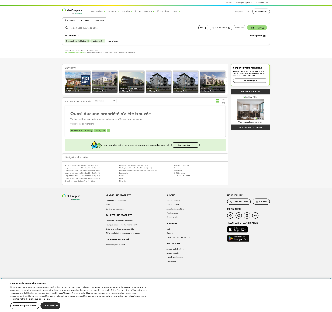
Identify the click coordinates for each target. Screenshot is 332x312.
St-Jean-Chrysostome (181, 165)
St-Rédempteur (179, 173)
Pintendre (122, 181)
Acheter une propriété (119, 215)
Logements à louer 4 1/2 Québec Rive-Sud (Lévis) (82, 173)
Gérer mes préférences (24, 305)
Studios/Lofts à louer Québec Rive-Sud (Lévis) (135, 168)
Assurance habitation (175, 249)
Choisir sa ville (172, 217)
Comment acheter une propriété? (119, 220)
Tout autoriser (50, 305)
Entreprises (163, 11)
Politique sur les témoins (37, 298)
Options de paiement (114, 209)
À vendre (70, 20)
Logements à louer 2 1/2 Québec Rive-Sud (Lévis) (82, 168)
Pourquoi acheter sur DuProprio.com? (121, 225)
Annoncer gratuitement (115, 245)
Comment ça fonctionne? (116, 200)
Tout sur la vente (173, 200)
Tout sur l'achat (173, 205)
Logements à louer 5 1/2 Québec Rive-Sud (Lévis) (82, 176)
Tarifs (108, 205)
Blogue (171, 195)
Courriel (263, 201)
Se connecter (261, 11)
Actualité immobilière (175, 209)
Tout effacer (113, 41)
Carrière (170, 233)
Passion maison (173, 213)
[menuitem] (135, 202)
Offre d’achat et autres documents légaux (123, 233)
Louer (138, 11)
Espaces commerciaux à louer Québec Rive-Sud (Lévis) (138, 170)
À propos (172, 223)
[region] (166, 295)
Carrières (228, 2)
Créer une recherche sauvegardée (120, 229)
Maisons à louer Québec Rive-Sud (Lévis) (133, 165)
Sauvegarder (184, 145)
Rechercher (255, 27)
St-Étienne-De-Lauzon (182, 176)
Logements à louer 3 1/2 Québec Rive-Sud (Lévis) (82, 170)
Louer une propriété (117, 239)
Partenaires (173, 243)
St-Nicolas (177, 168)
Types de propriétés (219, 28)
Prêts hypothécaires (175, 257)
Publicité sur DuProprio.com (178, 237)
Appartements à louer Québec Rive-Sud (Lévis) (81, 165)
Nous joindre (238, 11)
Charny (121, 176)
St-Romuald (178, 170)
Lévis (121, 178)
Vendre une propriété (118, 195)
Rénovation (171, 261)
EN (248, 11)
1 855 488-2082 (262, 2)
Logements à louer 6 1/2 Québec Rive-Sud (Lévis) (82, 178)
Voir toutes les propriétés (250, 122)
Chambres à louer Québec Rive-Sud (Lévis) (80, 181)
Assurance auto (173, 253)
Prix (201, 28)
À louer (85, 20)
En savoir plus (250, 80)
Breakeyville (123, 173)
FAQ (168, 229)
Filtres (237, 28)
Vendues (99, 20)
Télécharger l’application (243, 2)
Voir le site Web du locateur (250, 127)
